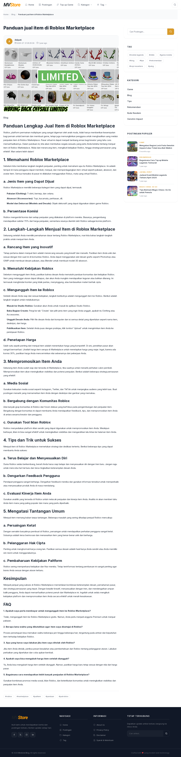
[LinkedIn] (32, 734)
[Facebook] (14, 734)
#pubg (151, 66)
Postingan (67, 730)
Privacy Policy (103, 730)
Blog (13, 14)
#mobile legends (136, 55)
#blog (131, 61)
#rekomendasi (155, 61)
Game (130, 89)
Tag (64, 740)
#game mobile (166, 55)
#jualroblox (63, 696)
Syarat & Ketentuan (105, 740)
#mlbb (151, 55)
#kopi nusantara (136, 66)
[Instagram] (26, 734)
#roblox (8, 696)
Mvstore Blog (23, 753)
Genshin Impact (135, 119)
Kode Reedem (134, 113)
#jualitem (37, 696)
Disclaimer (101, 735)
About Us (101, 725)
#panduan (50, 696)
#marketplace (22, 696)
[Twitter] (20, 734)
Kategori (66, 735)
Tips (129, 101)
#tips (142, 61)
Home (5, 14)
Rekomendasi (134, 107)
